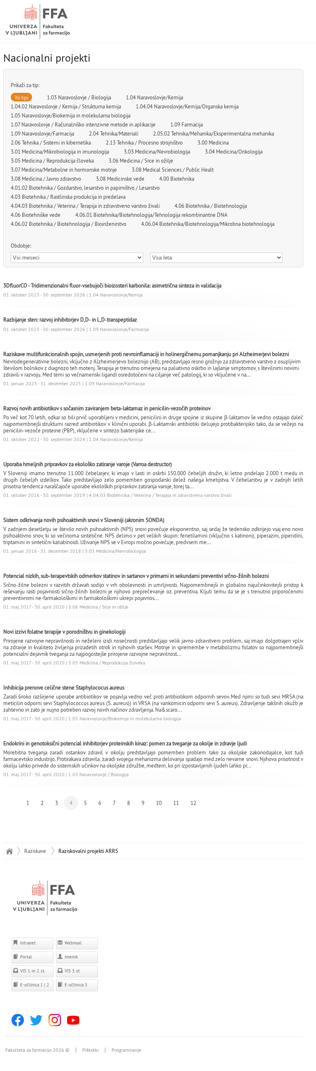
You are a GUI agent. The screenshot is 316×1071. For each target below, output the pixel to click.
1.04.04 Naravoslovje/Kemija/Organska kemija (187, 106)
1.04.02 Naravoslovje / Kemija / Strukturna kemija (66, 106)
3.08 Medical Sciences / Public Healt (173, 169)
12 (193, 803)
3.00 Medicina (213, 142)
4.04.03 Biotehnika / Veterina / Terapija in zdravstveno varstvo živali (85, 205)
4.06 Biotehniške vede (35, 214)
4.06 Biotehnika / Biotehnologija (210, 205)
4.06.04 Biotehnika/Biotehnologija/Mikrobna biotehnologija (207, 224)
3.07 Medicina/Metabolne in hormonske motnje (64, 169)
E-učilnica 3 (75, 985)
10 (159, 803)
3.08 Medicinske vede (120, 178)
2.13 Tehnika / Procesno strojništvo (144, 142)
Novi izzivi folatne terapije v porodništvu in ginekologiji (64, 631)
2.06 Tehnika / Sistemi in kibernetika (51, 142)
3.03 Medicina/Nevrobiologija (157, 151)
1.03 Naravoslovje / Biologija (79, 97)
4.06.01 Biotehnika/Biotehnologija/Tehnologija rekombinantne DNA (151, 214)
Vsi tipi (21, 97)
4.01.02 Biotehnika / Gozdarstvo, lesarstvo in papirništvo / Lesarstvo (85, 187)
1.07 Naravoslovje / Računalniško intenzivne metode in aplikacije (83, 124)
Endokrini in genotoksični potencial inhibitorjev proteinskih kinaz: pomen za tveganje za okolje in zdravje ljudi (125, 743)
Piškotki (90, 1050)
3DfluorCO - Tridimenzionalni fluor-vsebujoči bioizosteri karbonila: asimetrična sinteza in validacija (112, 285)
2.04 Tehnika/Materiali (113, 133)
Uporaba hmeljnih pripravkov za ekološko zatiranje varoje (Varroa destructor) (87, 464)
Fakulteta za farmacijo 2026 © (37, 1050)
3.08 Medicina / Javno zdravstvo (46, 178)
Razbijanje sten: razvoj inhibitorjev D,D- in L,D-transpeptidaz (70, 319)
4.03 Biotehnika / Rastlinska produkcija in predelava (68, 196)
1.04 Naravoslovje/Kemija (154, 97)
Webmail (72, 943)
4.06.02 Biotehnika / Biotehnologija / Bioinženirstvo (68, 224)
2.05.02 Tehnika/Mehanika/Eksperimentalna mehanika (213, 133)
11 (176, 803)
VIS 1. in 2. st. (32, 971)
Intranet (27, 943)
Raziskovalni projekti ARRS (88, 851)
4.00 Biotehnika (176, 178)
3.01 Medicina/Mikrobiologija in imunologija (60, 151)
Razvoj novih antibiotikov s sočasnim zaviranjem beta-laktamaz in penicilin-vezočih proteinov (107, 408)
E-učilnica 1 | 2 (34, 985)
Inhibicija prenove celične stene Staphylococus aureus (63, 687)
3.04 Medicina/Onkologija (234, 151)
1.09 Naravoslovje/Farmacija (42, 133)
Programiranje (126, 1050)
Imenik (70, 957)
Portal (25, 957)
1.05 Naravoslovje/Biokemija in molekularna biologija (70, 115)
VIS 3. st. (72, 971)
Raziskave (35, 851)
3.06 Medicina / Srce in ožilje (141, 160)
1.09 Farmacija (186, 124)
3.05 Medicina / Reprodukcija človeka (52, 160)
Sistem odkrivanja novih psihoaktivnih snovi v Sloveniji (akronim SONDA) (84, 520)
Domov (9, 851)
